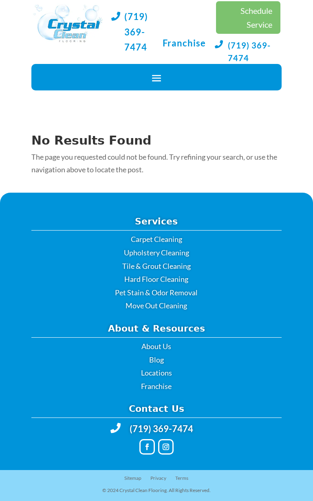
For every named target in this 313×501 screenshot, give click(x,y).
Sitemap (132, 478)
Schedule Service (256, 17)
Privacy (158, 478)
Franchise (184, 42)
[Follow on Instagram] (166, 447)
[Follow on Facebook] (147, 447)
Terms (181, 478)
